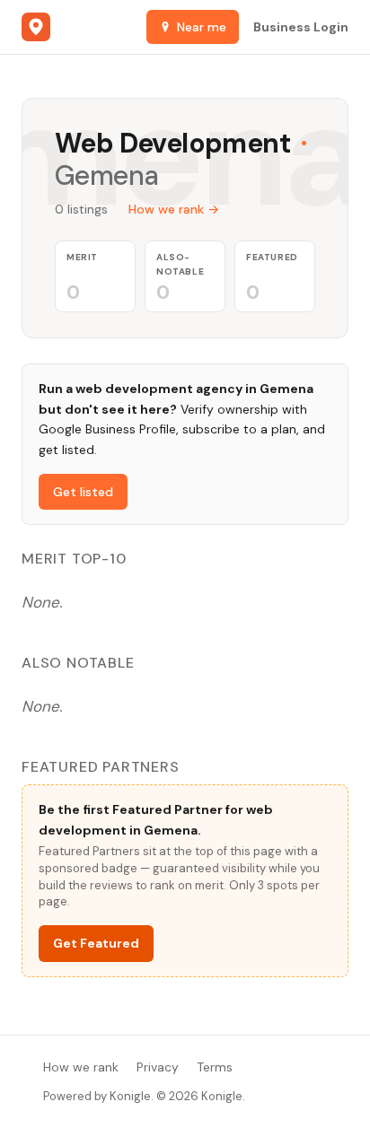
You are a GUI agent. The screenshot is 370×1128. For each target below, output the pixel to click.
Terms (215, 1067)
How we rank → (173, 209)
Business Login (300, 27)
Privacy (158, 1067)
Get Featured (96, 943)
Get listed (83, 492)
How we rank (81, 1067)
